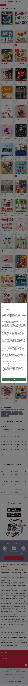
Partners (17, 333)
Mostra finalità (14, 376)
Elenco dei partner (5, 371)
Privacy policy (14, 322)
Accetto (14, 379)
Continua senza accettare (21, 304)
